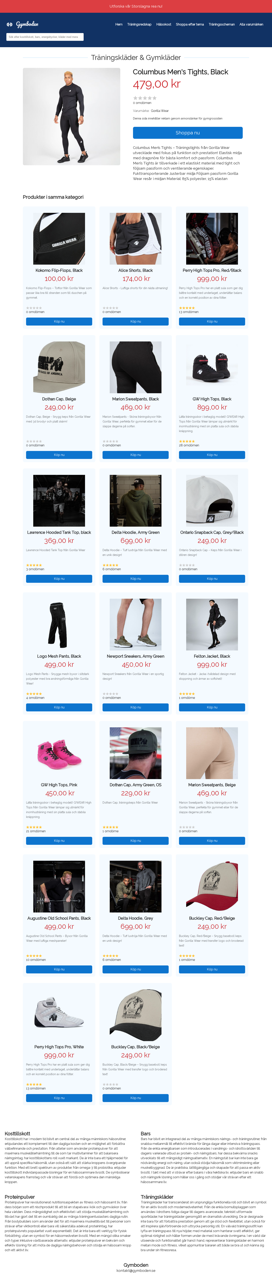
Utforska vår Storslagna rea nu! (136, 6)
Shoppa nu (188, 133)
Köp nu (59, 321)
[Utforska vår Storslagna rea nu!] (136, 2)
